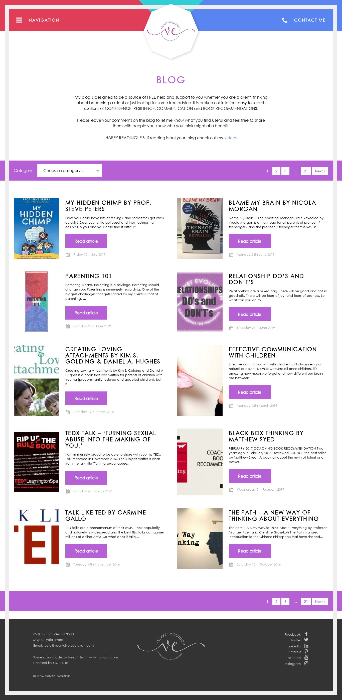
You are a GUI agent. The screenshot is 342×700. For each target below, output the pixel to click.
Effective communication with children (273, 352)
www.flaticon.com (103, 657)
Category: (24, 170)
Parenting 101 (88, 275)
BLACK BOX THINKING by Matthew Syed (266, 436)
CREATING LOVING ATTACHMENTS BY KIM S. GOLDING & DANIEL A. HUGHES (112, 355)
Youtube (294, 658)
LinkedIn (294, 646)
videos (230, 137)
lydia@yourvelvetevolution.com (69, 645)
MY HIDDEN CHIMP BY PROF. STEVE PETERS (108, 205)
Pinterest (294, 652)
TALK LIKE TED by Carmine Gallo (105, 515)
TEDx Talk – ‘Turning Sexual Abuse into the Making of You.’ (110, 439)
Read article (86, 241)
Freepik (73, 657)
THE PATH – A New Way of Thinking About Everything (274, 515)
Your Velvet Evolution (171, 31)
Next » (320, 171)
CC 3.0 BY (61, 663)
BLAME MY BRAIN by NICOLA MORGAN (272, 205)
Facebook (292, 634)
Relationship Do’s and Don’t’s (266, 279)
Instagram (293, 664)
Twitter (296, 640)
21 (306, 171)
